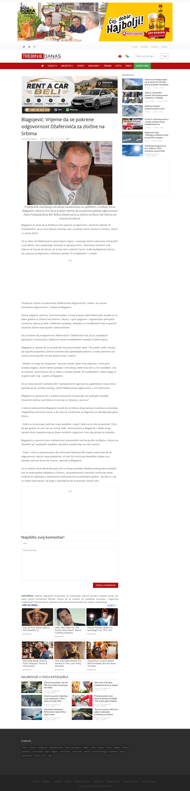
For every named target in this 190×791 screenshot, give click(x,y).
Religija (117, 747)
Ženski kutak (27, 756)
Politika (147, 112)
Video (128, 66)
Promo (107, 66)
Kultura (109, 747)
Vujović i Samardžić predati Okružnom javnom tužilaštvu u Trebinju (156, 95)
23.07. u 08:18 (101, 706)
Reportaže (113, 752)
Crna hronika (38, 752)
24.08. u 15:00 (162, 101)
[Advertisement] (69, 280)
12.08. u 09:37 (50, 692)
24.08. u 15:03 (159, 88)
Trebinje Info (98, 782)
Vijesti (52, 66)
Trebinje (148, 88)
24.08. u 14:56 (158, 112)
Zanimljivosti (65, 752)
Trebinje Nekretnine (131, 782)
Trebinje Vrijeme (113, 782)
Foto (118, 66)
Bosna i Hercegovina (29, 139)
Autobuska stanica (81, 782)
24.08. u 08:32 (151, 156)
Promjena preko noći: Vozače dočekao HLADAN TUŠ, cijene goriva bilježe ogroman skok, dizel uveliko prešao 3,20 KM (105, 701)
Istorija (122, 752)
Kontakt (164, 47)
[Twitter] (29, 47)
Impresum (154, 47)
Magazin (93, 66)
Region (86, 747)
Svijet (93, 747)
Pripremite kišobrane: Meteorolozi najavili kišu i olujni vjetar (55, 712)
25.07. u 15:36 (101, 690)
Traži (164, 56)
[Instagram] (34, 47)
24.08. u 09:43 (159, 127)
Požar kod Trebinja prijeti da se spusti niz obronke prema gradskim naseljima (156, 82)
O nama (134, 47)
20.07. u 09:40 (50, 719)
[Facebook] (23, 47)
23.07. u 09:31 (50, 706)
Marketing (144, 47)
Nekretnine (142, 66)
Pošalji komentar (105, 585)
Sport (80, 66)
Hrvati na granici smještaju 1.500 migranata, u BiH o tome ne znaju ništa (56, 698)
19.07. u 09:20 (101, 719)
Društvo (66, 66)
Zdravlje (87, 752)
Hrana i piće (77, 752)
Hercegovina (150, 101)
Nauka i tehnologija (100, 752)
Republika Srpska (152, 154)
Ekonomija (26, 752)
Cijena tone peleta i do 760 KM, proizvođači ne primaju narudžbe (56, 685)
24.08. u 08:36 (156, 141)
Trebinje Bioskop (149, 782)
